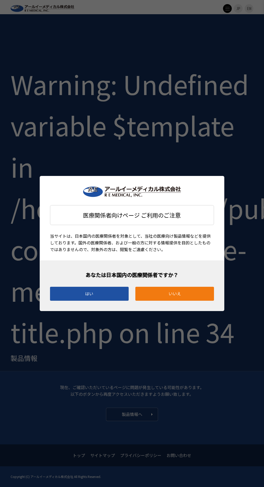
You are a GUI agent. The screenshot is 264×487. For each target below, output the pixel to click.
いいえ (175, 293)
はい (89, 293)
